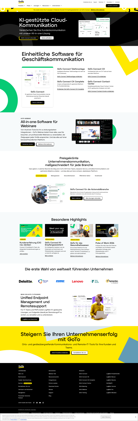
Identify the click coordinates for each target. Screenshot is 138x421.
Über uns (20, 373)
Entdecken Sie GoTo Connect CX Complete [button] (70, 89)
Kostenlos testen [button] (28, 144)
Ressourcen (46, 5)
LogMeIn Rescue (111, 377)
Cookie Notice (23, 419)
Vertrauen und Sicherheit (25, 389)
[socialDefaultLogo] (34, 403)
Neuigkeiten (21, 392)
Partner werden (53, 383)
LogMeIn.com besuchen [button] (30, 319)
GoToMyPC (109, 383)
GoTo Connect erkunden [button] (28, 38)
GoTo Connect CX (84, 377)
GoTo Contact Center (85, 383)
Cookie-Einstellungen (79, 412)
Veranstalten (109, 2)
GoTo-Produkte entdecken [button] (60, 352)
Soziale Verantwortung (24, 380)
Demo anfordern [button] (47, 38)
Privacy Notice (14, 419)
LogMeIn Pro (109, 389)
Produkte (20, 5)
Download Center (54, 386)
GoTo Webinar (83, 389)
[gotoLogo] (21, 2)
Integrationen (52, 380)
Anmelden (117, 2)
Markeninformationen (67, 412)
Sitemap (112, 412)
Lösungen (36, 5)
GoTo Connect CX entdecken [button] (97, 76)
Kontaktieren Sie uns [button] (79, 352)
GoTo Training (83, 392)
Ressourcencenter (54, 377)
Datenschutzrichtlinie (36, 412)
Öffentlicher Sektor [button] (84, 175)
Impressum (57, 412)
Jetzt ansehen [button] (24, 253)
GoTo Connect (83, 373)
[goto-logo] (69, 366)
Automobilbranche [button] (41, 175)
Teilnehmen (101, 2)
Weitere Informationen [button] (98, 9)
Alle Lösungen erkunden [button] (93, 198)
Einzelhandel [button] (98, 175)
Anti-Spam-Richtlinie (48, 412)
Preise (28, 5)
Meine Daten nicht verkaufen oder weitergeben (97, 412)
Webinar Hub (52, 373)
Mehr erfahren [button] (76, 198)
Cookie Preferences (106, 417)
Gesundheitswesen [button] (69, 175)
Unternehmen (56, 5)
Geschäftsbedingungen (23, 412)
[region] (69, 417)
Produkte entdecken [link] (113, 5)
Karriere (20, 383)
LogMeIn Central (111, 386)
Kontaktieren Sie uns (87, 2)
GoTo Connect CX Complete (87, 380)
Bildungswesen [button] (55, 175)
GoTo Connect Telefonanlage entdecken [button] (69, 76)
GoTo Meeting (83, 386)
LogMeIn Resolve (111, 380)
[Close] (135, 417)
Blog (50, 395)
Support (95, 2)
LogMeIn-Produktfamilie (113, 373)
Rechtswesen (22, 377)
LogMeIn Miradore (111, 392)
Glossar (51, 389)
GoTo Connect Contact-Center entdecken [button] (101, 91)
